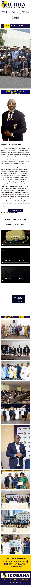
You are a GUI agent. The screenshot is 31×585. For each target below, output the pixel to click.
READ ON (3, 207)
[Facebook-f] (10, 582)
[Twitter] (14, 582)
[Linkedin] (17, 582)
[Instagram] (20, 582)
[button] (2, 59)
